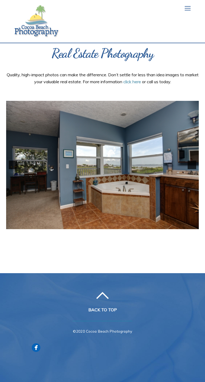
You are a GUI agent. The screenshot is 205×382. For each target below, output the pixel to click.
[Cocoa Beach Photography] (37, 34)
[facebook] (36, 347)
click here (132, 81)
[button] (13, 165)
